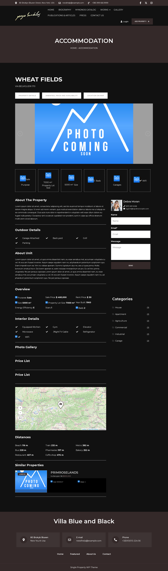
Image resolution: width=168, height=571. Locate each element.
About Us (91, 554)
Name (114, 215)
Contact (107, 554)
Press (83, 15)
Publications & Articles (61, 15)
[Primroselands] (31, 481)
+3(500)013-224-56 (131, 541)
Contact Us (97, 15)
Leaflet (84, 429)
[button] (60, 403)
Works (104, 10)
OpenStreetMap (93, 429)
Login (125, 21)
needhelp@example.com (88, 541)
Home (51, 10)
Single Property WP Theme (84, 567)
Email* (114, 228)
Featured (75, 554)
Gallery (118, 10)
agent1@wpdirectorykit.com (137, 209)
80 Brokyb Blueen (39, 537)
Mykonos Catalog (85, 10)
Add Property (141, 21)
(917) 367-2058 (131, 206)
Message (115, 241)
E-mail (79, 537)
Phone (125, 537)
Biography (65, 10)
